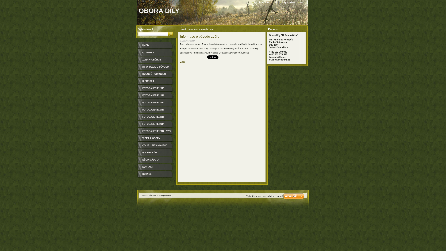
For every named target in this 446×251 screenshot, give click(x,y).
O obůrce (148, 52)
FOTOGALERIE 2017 (153, 102)
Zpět (182, 61)
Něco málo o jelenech (150, 160)
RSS (301, 2)
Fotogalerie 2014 (153, 124)
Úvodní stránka (261, 2)
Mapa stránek (289, 2)
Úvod (183, 29)
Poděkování (149, 152)
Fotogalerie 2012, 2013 (156, 131)
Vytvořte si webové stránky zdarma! (264, 196)
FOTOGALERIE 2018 (153, 95)
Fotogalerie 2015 (153, 117)
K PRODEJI (148, 81)
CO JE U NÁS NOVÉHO (154, 145)
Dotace (147, 174)
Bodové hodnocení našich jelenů (154, 75)
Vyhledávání (145, 29)
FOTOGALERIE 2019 (153, 88)
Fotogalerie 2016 (153, 109)
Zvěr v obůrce (151, 59)
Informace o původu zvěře (155, 68)
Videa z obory (151, 138)
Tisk (276, 2)
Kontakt (147, 167)
